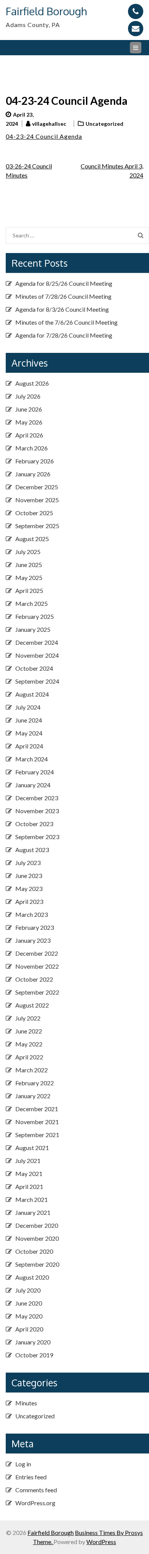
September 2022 (37, 992)
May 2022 (28, 1044)
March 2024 (31, 759)
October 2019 (34, 1355)
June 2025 (28, 564)
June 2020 (28, 1303)
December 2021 (36, 1108)
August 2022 (32, 1005)
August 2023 (32, 849)
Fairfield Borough (46, 11)
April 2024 (29, 746)
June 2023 (28, 875)
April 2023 (29, 901)
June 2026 (28, 409)
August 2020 (32, 1277)
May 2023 (28, 888)
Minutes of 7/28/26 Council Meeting (63, 296)
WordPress (101, 1541)
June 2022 (28, 1031)
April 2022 (29, 1057)
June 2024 (28, 720)
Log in (23, 1463)
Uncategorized (104, 123)
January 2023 (32, 940)
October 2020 (34, 1251)
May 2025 (28, 577)
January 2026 (32, 473)
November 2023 (37, 810)
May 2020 (28, 1316)
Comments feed (36, 1489)
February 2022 (34, 1082)
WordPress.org (35, 1502)
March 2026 (31, 448)
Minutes (26, 1403)
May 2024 (28, 733)
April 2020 (29, 1329)
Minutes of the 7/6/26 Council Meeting (66, 322)
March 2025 (31, 603)
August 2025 (32, 538)
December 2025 (36, 486)
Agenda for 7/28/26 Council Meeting (63, 335)
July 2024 (27, 707)
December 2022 (36, 953)
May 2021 (28, 1173)
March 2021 (31, 1199)
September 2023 (37, 836)
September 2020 (37, 1264)
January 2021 (32, 1212)
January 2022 (32, 1095)
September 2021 (37, 1134)
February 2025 (34, 616)
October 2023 (34, 823)
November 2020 (37, 1238)
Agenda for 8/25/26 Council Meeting (63, 283)
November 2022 (37, 966)
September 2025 (37, 525)
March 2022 (31, 1069)
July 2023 (27, 862)
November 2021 (37, 1121)
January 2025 (32, 629)
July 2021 (27, 1160)
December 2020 (36, 1225)
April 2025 (29, 590)
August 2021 (32, 1147)
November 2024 (37, 655)
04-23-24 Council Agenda (44, 136)
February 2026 (34, 461)
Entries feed (31, 1476)
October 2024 (34, 668)
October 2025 (34, 512)
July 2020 (27, 1290)
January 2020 (32, 1342)
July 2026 (27, 396)
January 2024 (32, 784)
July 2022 (27, 1018)
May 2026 (28, 422)
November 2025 (37, 499)
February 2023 (34, 927)
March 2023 (31, 914)
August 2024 (32, 694)
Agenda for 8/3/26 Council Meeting (62, 309)
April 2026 (29, 435)
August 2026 (32, 383)
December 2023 (36, 797)
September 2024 (37, 681)
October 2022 (34, 979)
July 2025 (27, 551)
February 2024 (34, 771)
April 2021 (29, 1186)
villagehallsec (49, 123)
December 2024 (36, 642)
